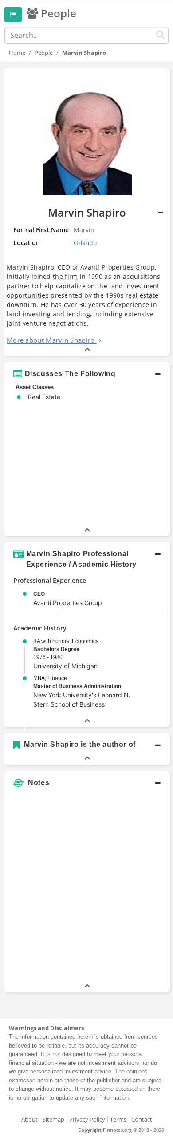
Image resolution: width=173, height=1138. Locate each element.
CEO (64, 267)
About (29, 1119)
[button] (87, 212)
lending (78, 314)
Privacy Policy (87, 1119)
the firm (65, 276)
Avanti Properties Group (117, 267)
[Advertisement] (86, 894)
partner (18, 286)
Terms (118, 1119)
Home (17, 53)
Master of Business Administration (77, 686)
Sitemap (53, 1119)
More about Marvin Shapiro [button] (51, 340)
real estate (142, 295)
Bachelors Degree (56, 649)
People (44, 53)
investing (37, 314)
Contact (141, 1119)
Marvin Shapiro (30, 267)
